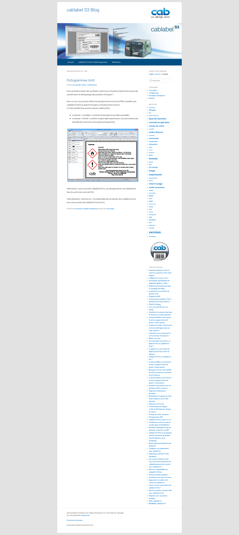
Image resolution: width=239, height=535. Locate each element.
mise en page (155, 183)
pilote (151, 196)
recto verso (152, 204)
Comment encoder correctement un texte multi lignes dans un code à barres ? (160, 327)
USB (150, 222)
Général (151, 98)
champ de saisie (156, 126)
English (151, 74)
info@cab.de (85, 515)
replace (151, 207)
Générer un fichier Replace (158, 475)
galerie (151, 162)
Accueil (70, 62)
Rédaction (116, 62)
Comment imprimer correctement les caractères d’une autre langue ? (160, 272)
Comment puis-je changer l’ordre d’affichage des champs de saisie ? (160, 409)
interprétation (153, 178)
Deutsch (158, 74)
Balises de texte (154, 338)
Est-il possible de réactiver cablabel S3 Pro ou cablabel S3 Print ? (160, 343)
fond (150, 155)
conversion (153, 141)
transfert (152, 220)
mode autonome (156, 187)
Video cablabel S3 (155, 501)
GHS (108, 209)
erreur (151, 150)
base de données (157, 118)
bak (150, 113)
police (150, 198)
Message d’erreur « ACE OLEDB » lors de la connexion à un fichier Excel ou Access (160, 372)
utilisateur (152, 225)
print (151, 201)
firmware (151, 152)
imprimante (155, 174)
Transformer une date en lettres (160, 477)
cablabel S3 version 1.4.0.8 (158, 278)
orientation (152, 193)
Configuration (154, 93)
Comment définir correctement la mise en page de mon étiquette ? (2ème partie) (160, 364)
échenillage (152, 236)
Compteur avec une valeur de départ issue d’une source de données (159, 351)
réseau (151, 212)
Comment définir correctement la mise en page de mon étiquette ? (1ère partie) (160, 380)
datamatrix (153, 144)
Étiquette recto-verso (156, 404)
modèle (151, 190)
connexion (154, 138)
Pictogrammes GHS (80, 80)
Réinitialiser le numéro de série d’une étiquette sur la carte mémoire (160, 398)
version (155, 232)
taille (150, 217)
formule (153, 158)
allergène (152, 110)
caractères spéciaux (159, 122)
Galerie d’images (155, 304)
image (112, 209)
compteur (152, 135)
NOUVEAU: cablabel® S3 (157, 503)
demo (150, 147)
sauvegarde (152, 214)
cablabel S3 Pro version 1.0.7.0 (160, 420)
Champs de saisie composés (159, 414)
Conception (78, 209)
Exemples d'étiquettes (90, 209)
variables (151, 228)
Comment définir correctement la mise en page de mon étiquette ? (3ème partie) (160, 320)
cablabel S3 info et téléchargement (92, 62)
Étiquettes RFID (154, 296)
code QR (151, 129)
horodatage (153, 167)
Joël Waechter (92, 85)
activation (152, 107)
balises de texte (153, 115)
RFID (150, 209)
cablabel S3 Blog (83, 10)
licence (151, 180)
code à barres (156, 132)
